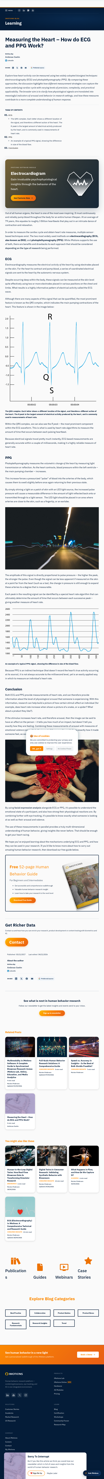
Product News (88, 1313)
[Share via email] (26, 68)
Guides (39, 1277)
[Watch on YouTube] (13, 1395)
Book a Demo (86, 1354)
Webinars (64, 1277)
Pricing (57, 1394)
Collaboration (39, 1313)
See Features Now (22, 198)
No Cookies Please (64, 748)
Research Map (59, 1424)
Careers (8, 1442)
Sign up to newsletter (52, 1013)
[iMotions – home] (14, 1374)
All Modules (58, 1390)
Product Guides (64, 1313)
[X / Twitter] (28, 10)
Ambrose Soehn (12, 57)
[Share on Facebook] (21, 68)
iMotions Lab (59, 1378)
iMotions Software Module (23, 167)
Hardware (58, 1386)
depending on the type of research (23, 248)
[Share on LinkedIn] (13, 68)
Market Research (12, 1417)
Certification (59, 1413)
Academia (9, 1413)
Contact (16, 942)
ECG (10, 115)
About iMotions (11, 1438)
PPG (10, 137)
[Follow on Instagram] (25, 1395)
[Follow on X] (19, 1395)
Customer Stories (12, 1409)
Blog (56, 1409)
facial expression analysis (27, 807)
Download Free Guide (23, 900)
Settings (49, 748)
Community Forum (61, 1421)
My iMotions (10, 1449)
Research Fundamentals (16, 1324)
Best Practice (15, 1313)
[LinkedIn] (24, 10)
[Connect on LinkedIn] (7, 1395)
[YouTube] (33, 10)
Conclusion (13, 148)
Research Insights (40, 1323)
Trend (64, 1323)
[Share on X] (17, 68)
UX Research (10, 1421)
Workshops (58, 1417)
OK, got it (36, 748)
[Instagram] (19, 10)
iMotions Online (62, 1382)
